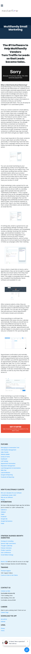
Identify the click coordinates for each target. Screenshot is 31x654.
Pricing (3, 499)
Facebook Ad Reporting (7, 477)
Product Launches (6, 550)
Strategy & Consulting (7, 541)
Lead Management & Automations (11, 468)
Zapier (2, 514)
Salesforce (4, 510)
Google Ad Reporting (7, 475)
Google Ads (4, 519)
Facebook (3, 516)
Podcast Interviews (6, 548)
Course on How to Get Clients (9, 575)
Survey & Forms (5, 456)
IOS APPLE (4, 619)
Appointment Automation (8, 463)
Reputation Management (8, 465)
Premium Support (6, 570)
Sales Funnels (4, 452)
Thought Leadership (6, 545)
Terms (2, 630)
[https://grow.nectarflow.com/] (15, 11)
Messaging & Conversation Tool (10, 447)
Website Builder (5, 454)
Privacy (3, 628)
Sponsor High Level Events (8, 543)
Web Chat (3, 470)
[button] (2, 6)
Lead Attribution (5, 472)
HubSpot (3, 512)
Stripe (2, 523)
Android (3, 621)
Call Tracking (4, 461)
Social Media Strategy (7, 555)
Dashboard (4, 459)
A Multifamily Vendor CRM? (8, 495)
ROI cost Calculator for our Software (11, 493)
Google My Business (6, 521)
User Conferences (6, 552)
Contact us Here (5, 591)
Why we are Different (7, 497)
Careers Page (4, 612)
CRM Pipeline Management (8, 450)
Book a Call (4, 561)
